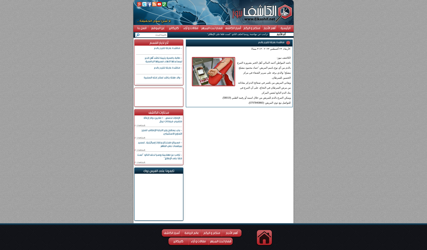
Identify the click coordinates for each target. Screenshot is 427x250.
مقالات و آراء (198, 241)
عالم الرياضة (191, 233)
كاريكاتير (178, 241)
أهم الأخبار (232, 233)
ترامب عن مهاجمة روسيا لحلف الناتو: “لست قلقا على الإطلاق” (237, 34)
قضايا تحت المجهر (220, 241)
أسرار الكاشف (172, 233)
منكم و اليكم (211, 233)
